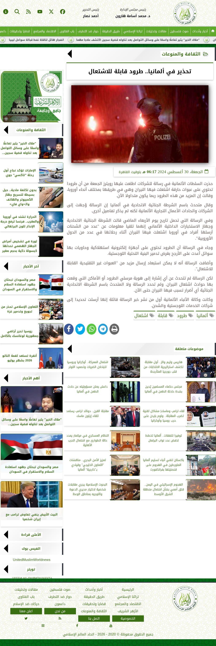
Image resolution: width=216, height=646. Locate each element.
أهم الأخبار (31, 378)
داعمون (60, 604)
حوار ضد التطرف (88, 31)
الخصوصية (128, 618)
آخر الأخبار (31, 266)
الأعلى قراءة (31, 534)
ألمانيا (203, 315)
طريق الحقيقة (111, 31)
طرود (182, 315)
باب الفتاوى (67, 31)
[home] (212, 31)
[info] (5, 12)
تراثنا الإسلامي (132, 31)
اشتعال (142, 315)
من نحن (60, 611)
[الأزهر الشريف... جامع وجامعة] (31, 96)
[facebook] (62, 12)
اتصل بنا (94, 618)
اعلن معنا (26, 611)
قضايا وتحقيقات (20, 31)
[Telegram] (103, 329)
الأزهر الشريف (128, 611)
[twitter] (51, 12)
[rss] (28, 12)
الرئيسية (128, 589)
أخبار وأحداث (200, 31)
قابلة (163, 315)
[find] (17, 12)
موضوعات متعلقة (189, 349)
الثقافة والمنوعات (181, 54)
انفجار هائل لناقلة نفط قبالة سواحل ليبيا (54, 39)
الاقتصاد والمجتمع (44, 31)
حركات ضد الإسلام (26, 604)
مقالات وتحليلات (156, 31)
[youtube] (40, 12)
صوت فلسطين (179, 31)
